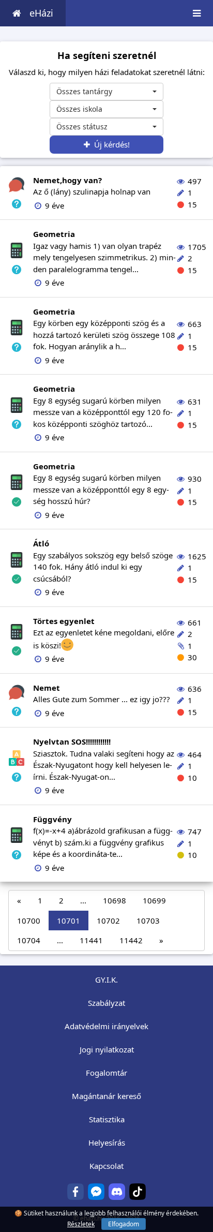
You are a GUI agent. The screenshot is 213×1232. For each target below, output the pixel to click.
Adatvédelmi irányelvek (106, 1026)
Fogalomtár (106, 1072)
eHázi (41, 13)
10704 (28, 940)
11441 (91, 940)
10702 (108, 920)
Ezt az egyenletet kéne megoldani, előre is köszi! (103, 633)
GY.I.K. (106, 979)
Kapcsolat (106, 1166)
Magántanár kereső (106, 1096)
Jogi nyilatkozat (107, 1049)
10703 (148, 920)
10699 (154, 900)
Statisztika (107, 1119)
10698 (114, 900)
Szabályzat (106, 1003)
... (83, 900)
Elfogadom (123, 1224)
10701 (68, 920)
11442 (131, 940)
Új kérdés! (110, 144)
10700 (28, 920)
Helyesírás (106, 1142)
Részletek (81, 1224)
